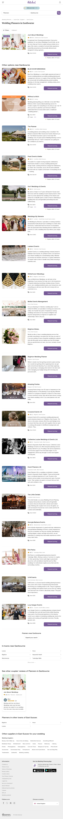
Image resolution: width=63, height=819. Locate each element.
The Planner (32, 127)
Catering (54, 743)
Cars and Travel (32, 746)
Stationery (47, 743)
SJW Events (32, 577)
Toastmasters (5, 752)
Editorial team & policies (8, 788)
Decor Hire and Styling (22, 741)
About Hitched (5, 785)
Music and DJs (26, 743)
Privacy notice (5, 771)
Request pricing (52, 54)
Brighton (4, 654)
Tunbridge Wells (36, 658)
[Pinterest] (10, 803)
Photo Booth (54, 746)
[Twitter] (7, 803)
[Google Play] (50, 772)
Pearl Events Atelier (35, 156)
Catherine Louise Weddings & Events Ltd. (43, 439)
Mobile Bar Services (35, 741)
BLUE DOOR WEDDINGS (36, 69)
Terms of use (5, 766)
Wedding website (6, 795)
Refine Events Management (38, 302)
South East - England (19, 19)
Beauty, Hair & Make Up (8, 741)
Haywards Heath (37, 654)
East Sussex (30, 19)
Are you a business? (7, 783)
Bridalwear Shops (6, 743)
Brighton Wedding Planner (37, 357)
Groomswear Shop (15, 749)
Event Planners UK (34, 467)
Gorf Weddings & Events (37, 186)
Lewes (4, 651)
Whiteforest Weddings (36, 274)
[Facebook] (3, 803)
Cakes (34, 743)
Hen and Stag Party (52, 749)
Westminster (5, 658)
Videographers (21, 746)
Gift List (4, 792)
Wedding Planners (7, 19)
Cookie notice (5, 774)
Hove (34, 651)
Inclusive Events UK (35, 412)
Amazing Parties (34, 384)
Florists (4, 746)
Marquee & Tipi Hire (43, 746)
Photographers (12, 746)
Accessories (5, 749)
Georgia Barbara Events (36, 522)
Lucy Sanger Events (35, 605)
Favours (40, 743)
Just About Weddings (36, 35)
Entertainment (17, 743)
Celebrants (14, 752)
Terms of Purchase (7, 769)
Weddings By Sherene (36, 216)
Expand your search (31, 637)
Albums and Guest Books (38, 749)
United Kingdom (41, 803)
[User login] (60, 2)
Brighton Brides (33, 329)
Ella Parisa (31, 550)
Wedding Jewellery (24, 752)
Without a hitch (33, 97)
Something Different (48, 741)
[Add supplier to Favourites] (23, 36)
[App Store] (38, 772)
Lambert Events (33, 246)
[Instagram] (14, 803)
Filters (7, 30)
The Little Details (34, 495)
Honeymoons (26, 749)
